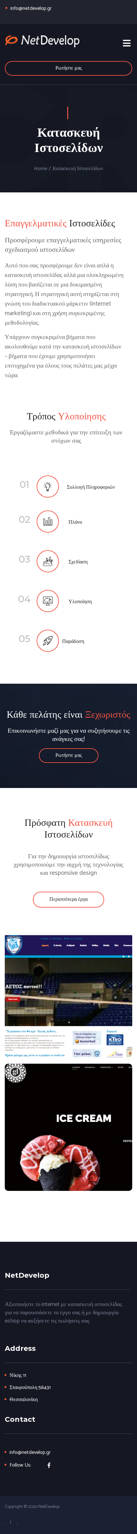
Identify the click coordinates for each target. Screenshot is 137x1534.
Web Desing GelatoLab (68, 1127)
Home (40, 169)
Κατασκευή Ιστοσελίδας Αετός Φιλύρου (69, 995)
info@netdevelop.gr (31, 8)
